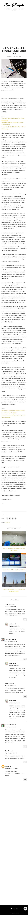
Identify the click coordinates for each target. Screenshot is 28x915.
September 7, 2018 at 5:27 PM (11, 753)
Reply (25, 619)
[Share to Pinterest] (12, 518)
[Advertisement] (14, 28)
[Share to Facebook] (7, 518)
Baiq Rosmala (9, 751)
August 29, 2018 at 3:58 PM (10, 727)
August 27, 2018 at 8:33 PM (14, 665)
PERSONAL (7, 522)
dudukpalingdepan (10, 724)
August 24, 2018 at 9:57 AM (10, 606)
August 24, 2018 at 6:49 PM (14, 626)
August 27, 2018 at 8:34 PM (14, 702)
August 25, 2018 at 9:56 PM (10, 685)
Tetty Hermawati (10, 604)
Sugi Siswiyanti (9, 683)
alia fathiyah (12, 624)
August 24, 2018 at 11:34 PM (11, 641)
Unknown (8, 766)
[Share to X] (10, 518)
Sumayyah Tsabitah (10, 639)
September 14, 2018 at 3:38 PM (11, 768)
